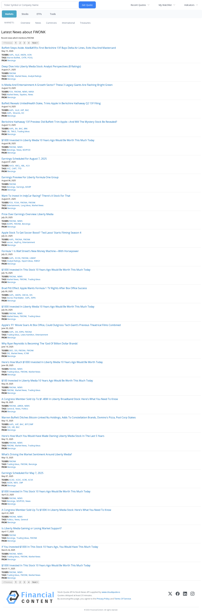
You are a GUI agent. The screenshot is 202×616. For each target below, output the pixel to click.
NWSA (31, 91)
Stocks (25, 13)
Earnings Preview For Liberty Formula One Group (30, 177)
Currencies (51, 22)
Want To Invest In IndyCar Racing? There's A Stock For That (36, 195)
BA (16, 128)
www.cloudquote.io (111, 592)
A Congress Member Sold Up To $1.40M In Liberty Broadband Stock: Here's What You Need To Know (60, 399)
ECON (17, 258)
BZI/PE (10, 224)
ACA (28, 165)
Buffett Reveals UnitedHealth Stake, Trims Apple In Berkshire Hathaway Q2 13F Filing (51, 103)
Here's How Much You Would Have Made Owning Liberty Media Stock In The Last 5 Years (53, 436)
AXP (22, 110)
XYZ (8, 168)
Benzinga (11, 60)
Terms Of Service (122, 598)
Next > (35, 42)
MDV (16, 482)
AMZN (23, 54)
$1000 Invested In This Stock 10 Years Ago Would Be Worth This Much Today (46, 269)
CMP (21, 482)
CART (14, 168)
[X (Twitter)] (170, 597)
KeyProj (17, 242)
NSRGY (37, 261)
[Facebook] (177, 597)
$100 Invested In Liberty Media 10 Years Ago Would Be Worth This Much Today (47, 380)
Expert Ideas (27, 261)
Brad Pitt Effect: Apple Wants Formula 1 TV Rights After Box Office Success (44, 288)
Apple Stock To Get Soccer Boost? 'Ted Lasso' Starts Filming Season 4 (41, 232)
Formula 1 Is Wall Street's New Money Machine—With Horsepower (40, 251)
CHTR (23, 57)
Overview (25, 22)
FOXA (16, 202)
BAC (27, 110)
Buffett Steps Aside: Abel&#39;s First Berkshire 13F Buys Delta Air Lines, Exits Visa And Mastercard (59, 48)
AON (29, 54)
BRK (25, 128)
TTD (19, 168)
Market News (21, 76)
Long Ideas (26, 205)
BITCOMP (29, 424)
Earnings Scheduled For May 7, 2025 (22, 473)
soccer (10, 242)
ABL (23, 165)
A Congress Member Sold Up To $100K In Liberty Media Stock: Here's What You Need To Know (56, 510)
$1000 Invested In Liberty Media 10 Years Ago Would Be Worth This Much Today (48, 140)
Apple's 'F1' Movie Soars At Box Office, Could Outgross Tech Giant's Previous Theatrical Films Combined (61, 325)
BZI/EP (28, 187)
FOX (11, 91)
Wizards (16, 113)
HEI (13, 427)
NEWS (24, 91)
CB (8, 131)
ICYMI (26, 353)
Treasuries (85, 22)
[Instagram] (192, 597)
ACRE (24, 479)
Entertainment (13, 205)
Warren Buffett (13, 57)
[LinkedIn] (185, 597)
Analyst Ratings (34, 76)
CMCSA (25, 295)
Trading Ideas (23, 131)
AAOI (11, 165)
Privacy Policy (103, 598)
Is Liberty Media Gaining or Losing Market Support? (32, 528)
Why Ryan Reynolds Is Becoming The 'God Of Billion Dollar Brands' (40, 343)
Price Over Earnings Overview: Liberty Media (27, 214)
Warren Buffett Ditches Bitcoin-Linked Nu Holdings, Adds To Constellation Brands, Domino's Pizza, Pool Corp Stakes (69, 417)
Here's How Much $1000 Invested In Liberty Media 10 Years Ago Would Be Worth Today (52, 362)
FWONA (23, 202)
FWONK (12, 73)
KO (22, 113)
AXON (9, 482)
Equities (23, 94)
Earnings (20, 187)
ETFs (39, 13)
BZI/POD (26, 150)
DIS (31, 295)
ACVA (30, 479)
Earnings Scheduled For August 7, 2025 (24, 158)
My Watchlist (165, 4)
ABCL (17, 165)
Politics (25, 408)
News (38, 22)
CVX (8, 427)
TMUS (13, 131)
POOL (30, 57)
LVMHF (33, 258)
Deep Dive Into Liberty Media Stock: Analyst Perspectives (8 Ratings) (41, 66)
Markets (9, 13)
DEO (11, 350)
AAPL (11, 54)
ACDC (18, 479)
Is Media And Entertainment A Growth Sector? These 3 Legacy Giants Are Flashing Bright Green (57, 85)
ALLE (17, 54)
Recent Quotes (138, 4)
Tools (53, 13)
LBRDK (20, 406)
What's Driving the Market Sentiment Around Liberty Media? (37, 454)
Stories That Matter (15, 297)
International (68, 22)
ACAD (11, 479)
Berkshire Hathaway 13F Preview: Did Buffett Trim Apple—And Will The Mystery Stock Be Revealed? (59, 121)
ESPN (33, 297)
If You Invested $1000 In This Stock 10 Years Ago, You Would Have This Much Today (50, 547)
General (10, 408)
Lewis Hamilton (27, 334)
